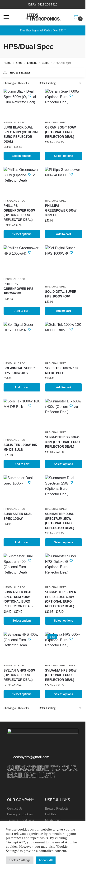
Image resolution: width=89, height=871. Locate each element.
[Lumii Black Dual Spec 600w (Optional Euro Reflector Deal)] (22, 103)
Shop (19, 62)
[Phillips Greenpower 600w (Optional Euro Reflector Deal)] (22, 181)
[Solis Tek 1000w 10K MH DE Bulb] (63, 340)
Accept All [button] (46, 860)
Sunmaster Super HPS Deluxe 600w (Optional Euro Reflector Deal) (60, 599)
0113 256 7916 (47, 4)
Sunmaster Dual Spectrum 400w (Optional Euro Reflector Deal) (18, 599)
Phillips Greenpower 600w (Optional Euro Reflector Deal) (19, 213)
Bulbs (45, 62)
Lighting (32, 62)
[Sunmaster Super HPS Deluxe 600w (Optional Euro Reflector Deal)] (63, 568)
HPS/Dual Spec (14, 122)
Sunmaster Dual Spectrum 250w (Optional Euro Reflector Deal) (59, 521)
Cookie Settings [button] (20, 860)
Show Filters (20, 72)
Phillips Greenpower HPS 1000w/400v (18, 288)
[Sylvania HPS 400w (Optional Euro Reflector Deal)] (22, 646)
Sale (72, 665)
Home (7, 62)
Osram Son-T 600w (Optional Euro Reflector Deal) (60, 132)
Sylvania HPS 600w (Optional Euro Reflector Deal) (60, 675)
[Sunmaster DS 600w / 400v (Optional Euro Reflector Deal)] (63, 413)
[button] (76, 17)
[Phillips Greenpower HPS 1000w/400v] (22, 260)
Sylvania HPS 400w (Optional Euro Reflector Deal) (19, 675)
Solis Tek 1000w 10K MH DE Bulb (62, 370)
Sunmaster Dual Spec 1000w (18, 516)
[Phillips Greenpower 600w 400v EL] (63, 181)
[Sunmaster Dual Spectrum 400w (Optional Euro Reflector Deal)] (22, 568)
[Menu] (11, 17)
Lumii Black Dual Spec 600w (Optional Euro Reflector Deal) (21, 134)
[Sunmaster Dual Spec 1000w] (22, 490)
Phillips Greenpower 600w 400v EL (60, 210)
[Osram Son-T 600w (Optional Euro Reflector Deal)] (63, 103)
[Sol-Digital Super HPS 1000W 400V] (63, 263)
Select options (22, 156)
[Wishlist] (29, 95)
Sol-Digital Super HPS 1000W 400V (60, 294)
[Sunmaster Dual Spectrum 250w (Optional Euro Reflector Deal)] (63, 490)
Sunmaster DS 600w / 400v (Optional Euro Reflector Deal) (62, 442)
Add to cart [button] (63, 234)
